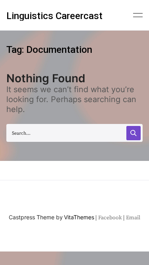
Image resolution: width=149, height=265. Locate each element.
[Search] (133, 133)
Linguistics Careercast (54, 15)
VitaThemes (79, 217)
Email (133, 217)
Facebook (110, 217)
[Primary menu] (138, 14)
